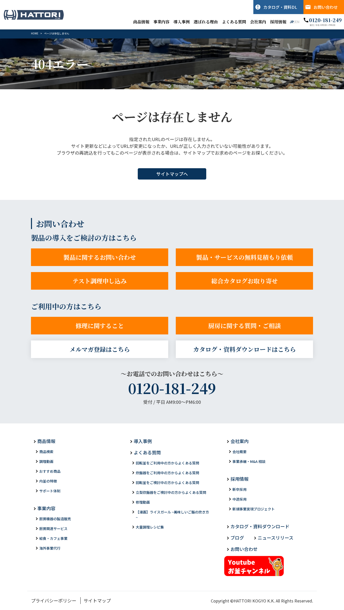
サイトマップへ (172, 173)
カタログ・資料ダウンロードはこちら (244, 349)
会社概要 (239, 451)
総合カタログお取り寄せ (244, 280)
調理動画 (46, 461)
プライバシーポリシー (53, 600)
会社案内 (258, 22)
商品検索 (46, 451)
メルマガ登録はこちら (100, 349)
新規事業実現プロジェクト (253, 508)
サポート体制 (49, 490)
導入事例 (182, 22)
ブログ (237, 537)
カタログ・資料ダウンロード (259, 526)
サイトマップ (97, 600)
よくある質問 (234, 22)
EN (297, 21)
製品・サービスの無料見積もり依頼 (244, 257)
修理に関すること (100, 325)
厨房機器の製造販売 (55, 518)
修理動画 (143, 502)
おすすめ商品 (49, 471)
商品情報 (141, 22)
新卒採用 (239, 489)
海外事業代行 (49, 548)
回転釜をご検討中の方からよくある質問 (167, 482)
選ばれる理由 (206, 22)
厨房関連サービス (53, 528)
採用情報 (278, 22)
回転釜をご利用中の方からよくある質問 (167, 462)
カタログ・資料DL (280, 7)
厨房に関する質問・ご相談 (244, 325)
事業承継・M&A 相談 (248, 461)
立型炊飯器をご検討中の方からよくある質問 (171, 492)
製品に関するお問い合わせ (99, 257)
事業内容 (161, 22)
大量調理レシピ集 (150, 527)
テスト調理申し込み (100, 280)
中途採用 (239, 499)
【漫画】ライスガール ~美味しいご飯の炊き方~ (172, 514)
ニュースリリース (275, 537)
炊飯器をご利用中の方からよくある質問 (167, 472)
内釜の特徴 (48, 481)
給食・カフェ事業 (53, 538)
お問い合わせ (326, 7)
